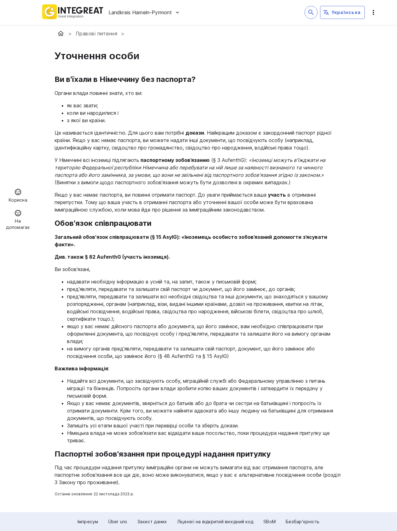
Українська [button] (346, 12)
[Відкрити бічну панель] (373, 12)
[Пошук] (311, 12)
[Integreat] (73, 12)
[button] (17, 196)
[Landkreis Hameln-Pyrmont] (61, 33)
